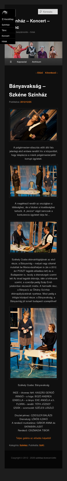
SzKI (41, 445)
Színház (24, 445)
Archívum (36, 61)
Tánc (4, 30)
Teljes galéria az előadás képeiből (33, 438)
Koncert (5, 35)
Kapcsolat (22, 61)
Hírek (4, 41)
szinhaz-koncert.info (46, 457)
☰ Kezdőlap (8, 19)
